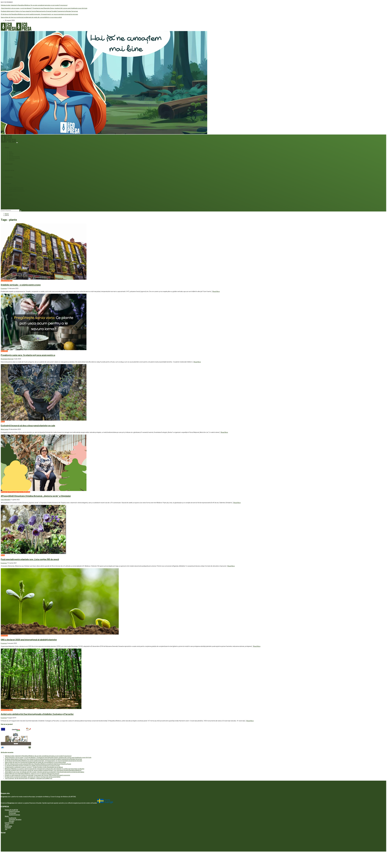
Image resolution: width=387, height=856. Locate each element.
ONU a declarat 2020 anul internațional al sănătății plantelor (29, 639)
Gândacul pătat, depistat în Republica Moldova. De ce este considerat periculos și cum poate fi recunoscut (34, 5)
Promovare (12, 813)
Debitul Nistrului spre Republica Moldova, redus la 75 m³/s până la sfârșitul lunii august (32, 773)
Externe (11, 155)
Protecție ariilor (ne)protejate (17, 191)
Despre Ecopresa (14, 811)
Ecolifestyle (9, 177)
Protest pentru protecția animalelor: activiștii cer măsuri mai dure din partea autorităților (32, 777)
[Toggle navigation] (17, 142)
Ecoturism (12, 160)
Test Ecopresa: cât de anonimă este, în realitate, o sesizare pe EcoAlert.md (28, 778)
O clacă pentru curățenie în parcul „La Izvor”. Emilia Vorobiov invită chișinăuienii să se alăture (34, 767)
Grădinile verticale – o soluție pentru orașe (21, 284)
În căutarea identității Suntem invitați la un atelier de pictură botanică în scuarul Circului (32, 765)
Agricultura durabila (14, 156)
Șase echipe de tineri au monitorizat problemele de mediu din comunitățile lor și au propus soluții (31, 17)
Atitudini (11, 153)
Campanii (8, 183)
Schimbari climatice (14, 158)
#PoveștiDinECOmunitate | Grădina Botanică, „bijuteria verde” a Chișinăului (36, 496)
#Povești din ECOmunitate (16, 187)
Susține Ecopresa (14, 814)
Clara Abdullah (5, 499)
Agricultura (4, 351)
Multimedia (8, 195)
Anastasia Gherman (7, 359)
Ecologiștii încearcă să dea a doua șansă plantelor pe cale (28, 425)
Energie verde (9, 170)
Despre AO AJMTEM (11, 810)
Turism (7, 824)
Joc (6, 204)
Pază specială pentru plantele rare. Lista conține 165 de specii (30, 559)
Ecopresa (4, 288)
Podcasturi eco (13, 199)
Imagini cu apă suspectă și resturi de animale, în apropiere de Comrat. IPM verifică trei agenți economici (37, 775)
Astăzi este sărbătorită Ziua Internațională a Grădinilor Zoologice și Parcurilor (37, 714)
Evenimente (9, 164)
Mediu (7, 147)
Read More (216, 291)
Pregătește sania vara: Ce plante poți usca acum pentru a (28, 355)
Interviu (11, 200)
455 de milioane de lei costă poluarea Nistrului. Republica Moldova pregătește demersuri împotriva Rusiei (38, 764)
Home (7, 214)
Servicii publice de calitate (16, 189)
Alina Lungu (4, 429)
